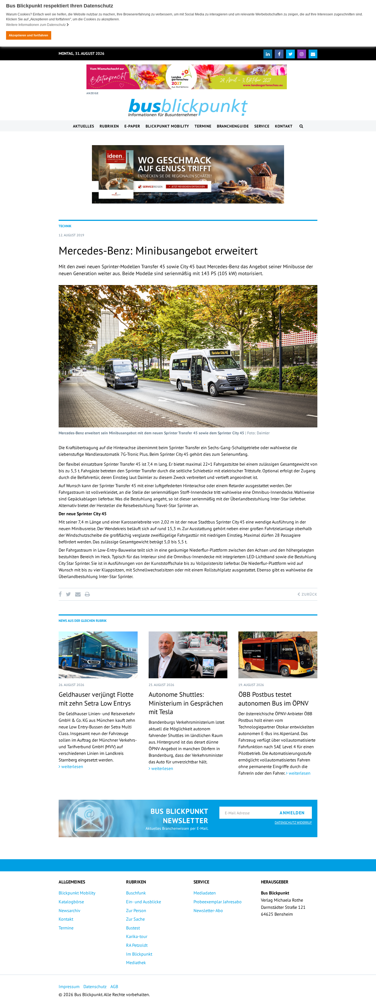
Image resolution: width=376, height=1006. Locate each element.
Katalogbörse (71, 901)
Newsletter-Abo (208, 910)
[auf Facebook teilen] (61, 594)
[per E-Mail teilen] (78, 594)
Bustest (133, 928)
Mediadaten (205, 893)
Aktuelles (83, 126)
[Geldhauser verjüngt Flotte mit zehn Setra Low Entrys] (98, 654)
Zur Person (136, 910)
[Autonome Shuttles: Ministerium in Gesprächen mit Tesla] (188, 654)
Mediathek (136, 962)
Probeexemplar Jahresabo (218, 901)
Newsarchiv (69, 910)
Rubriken (109, 126)
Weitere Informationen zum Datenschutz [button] (36, 25)
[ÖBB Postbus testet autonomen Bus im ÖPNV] (277, 654)
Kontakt (284, 126)
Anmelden (292, 812)
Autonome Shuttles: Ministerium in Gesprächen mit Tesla (186, 703)
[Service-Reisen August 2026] (188, 174)
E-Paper (132, 126)
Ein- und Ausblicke (143, 901)
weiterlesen (71, 766)
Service (261, 126)
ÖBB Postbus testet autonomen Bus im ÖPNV (273, 698)
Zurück (308, 594)
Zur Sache (135, 919)
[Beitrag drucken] (87, 594)
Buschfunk (136, 893)
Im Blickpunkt (139, 954)
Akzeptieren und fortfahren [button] (28, 35)
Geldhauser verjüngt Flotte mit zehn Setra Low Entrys (96, 698)
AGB (114, 986)
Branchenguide (233, 126)
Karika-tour (136, 936)
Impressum (69, 986)
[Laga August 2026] (186, 76)
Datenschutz (95, 986)
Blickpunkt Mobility (167, 126)
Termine (203, 126)
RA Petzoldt (137, 945)
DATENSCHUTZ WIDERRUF (293, 822)
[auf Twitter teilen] (68, 594)
